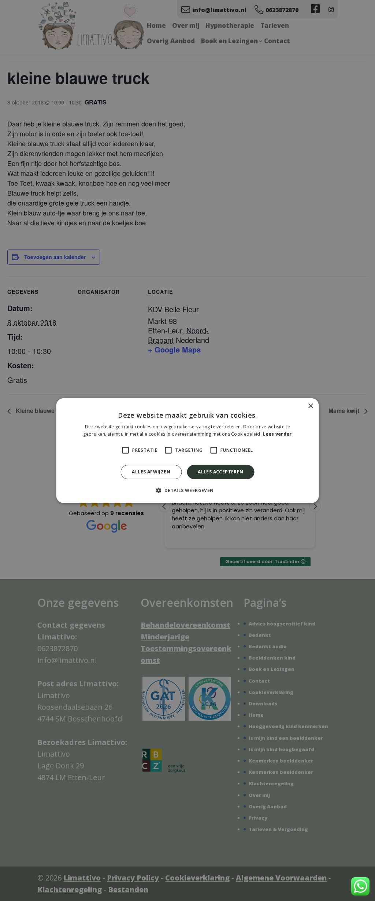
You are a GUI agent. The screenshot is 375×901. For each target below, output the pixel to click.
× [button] (310, 406)
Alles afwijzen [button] (151, 472)
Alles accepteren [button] (220, 472)
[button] (187, 490)
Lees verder (277, 434)
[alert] (187, 450)
